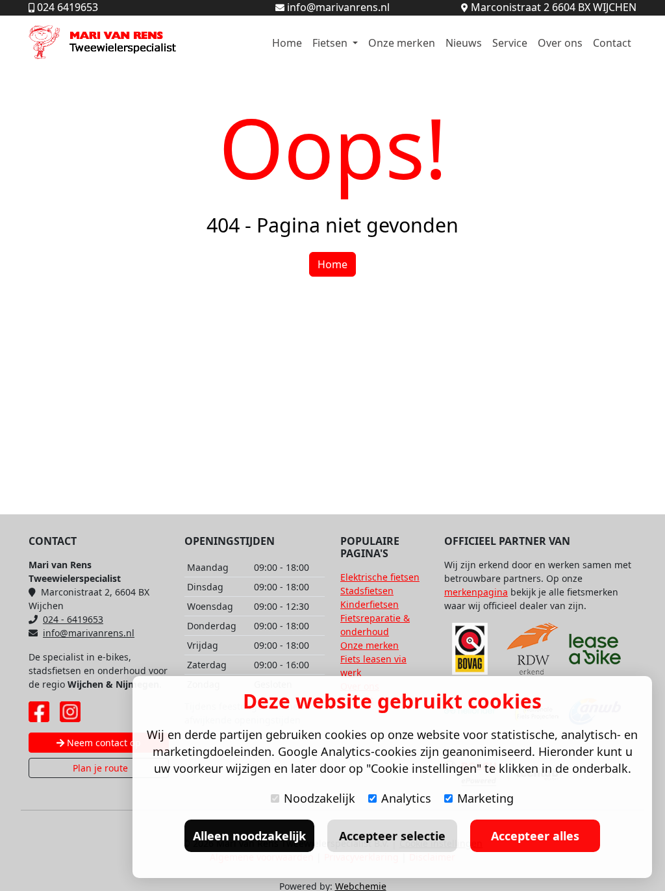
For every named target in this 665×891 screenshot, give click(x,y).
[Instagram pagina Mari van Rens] (70, 711)
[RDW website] (532, 649)
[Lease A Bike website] (595, 649)
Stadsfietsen (367, 590)
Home (287, 43)
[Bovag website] (470, 649)
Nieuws (463, 43)
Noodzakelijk (319, 798)
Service (509, 43)
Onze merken (401, 43)
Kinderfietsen (369, 604)
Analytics (406, 798)
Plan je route (99, 768)
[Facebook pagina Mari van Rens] (39, 711)
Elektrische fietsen (380, 577)
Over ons (560, 43)
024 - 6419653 (73, 619)
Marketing (485, 798)
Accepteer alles (535, 836)
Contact (612, 43)
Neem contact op (102, 742)
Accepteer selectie (392, 836)
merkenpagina (476, 592)
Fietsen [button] (331, 43)
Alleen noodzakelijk (249, 836)
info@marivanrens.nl (88, 633)
